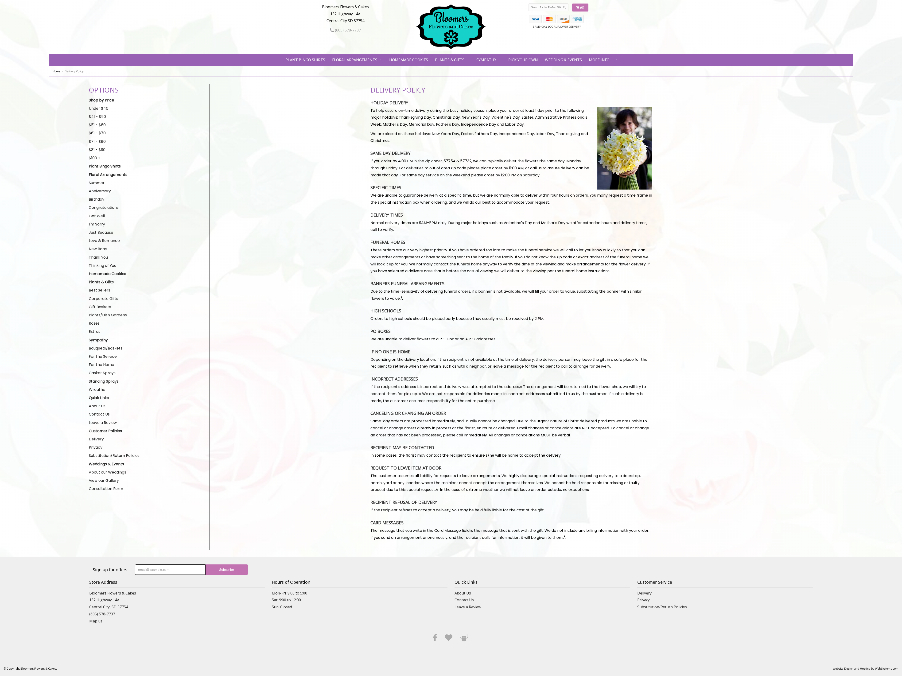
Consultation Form (106, 488)
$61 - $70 (97, 133)
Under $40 (98, 108)
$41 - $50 (97, 116)
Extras (94, 331)
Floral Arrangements (354, 59)
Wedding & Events (563, 59)
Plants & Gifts (449, 59)
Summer (97, 183)
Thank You (98, 257)
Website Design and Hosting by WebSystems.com (865, 669)
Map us (95, 621)
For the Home (101, 364)
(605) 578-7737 (347, 30)
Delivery (96, 439)
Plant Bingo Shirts (305, 59)
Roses (94, 323)
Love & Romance (104, 240)
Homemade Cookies (408, 59)
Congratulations (104, 207)
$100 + (94, 158)
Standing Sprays (104, 381)
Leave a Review (103, 422)
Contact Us (99, 414)
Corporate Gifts (103, 298)
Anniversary (100, 191)
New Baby (98, 249)
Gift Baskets (100, 307)
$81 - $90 (97, 149)
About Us (97, 406)
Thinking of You (102, 265)
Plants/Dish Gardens (108, 315)
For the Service (103, 356)
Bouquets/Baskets (105, 348)
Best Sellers (99, 290)
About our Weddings (107, 472)
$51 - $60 (97, 125)
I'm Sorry (97, 224)
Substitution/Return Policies (114, 455)
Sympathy (486, 59)
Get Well (97, 216)
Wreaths (97, 389)
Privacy (95, 447)
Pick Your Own (523, 59)
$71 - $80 (97, 141)
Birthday (96, 199)
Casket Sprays (102, 373)
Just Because (101, 232)
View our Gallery (104, 480)
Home (56, 71)
